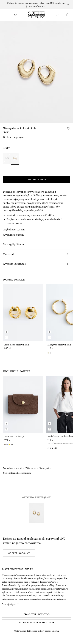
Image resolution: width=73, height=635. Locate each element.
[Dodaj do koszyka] (6, 332)
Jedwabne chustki (12, 468)
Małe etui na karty (14, 436)
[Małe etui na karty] (23, 404)
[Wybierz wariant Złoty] (15, 159)
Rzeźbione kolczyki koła (16, 345)
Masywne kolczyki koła (59, 345)
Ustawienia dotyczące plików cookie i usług (36, 631)
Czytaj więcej (9, 604)
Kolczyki (44, 468)
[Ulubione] (57, 15)
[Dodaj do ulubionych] (68, 128)
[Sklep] (6, 15)
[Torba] (67, 15)
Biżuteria (31, 468)
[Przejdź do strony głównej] (36, 15)
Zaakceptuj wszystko (37, 614)
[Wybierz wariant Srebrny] (7, 159)
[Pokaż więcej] (36, 4)
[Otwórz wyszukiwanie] (16, 15)
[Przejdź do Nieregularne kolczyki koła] (36, 513)
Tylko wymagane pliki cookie (36, 623)
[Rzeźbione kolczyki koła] (23, 312)
